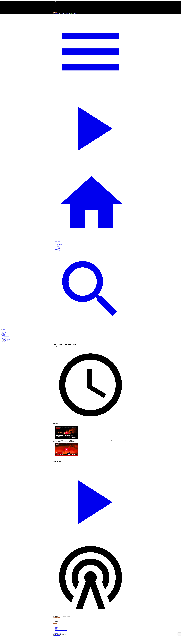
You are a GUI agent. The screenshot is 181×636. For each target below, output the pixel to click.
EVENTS (55, 621)
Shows (56, 243)
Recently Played (57, 241)
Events (56, 242)
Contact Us (56, 249)
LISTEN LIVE (55, 12)
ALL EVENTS (55, 623)
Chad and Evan (59, 244)
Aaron (58, 246)
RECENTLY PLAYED (56, 617)
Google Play (59, 248)
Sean (57, 245)
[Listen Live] (90, 501)
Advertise (58, 250)
